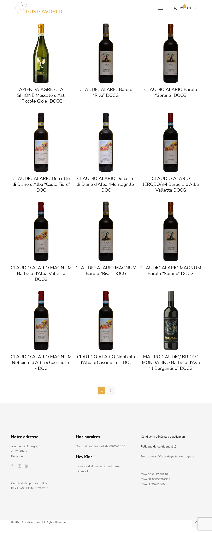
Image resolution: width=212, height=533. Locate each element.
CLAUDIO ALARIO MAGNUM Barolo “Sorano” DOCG (170, 271)
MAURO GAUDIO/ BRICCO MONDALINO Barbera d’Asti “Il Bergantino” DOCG (171, 363)
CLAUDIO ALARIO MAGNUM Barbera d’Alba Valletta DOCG (41, 274)
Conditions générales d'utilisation (163, 437)
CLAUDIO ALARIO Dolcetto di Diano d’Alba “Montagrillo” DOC (106, 184)
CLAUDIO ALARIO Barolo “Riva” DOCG (106, 93)
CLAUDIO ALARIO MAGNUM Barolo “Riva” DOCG (106, 271)
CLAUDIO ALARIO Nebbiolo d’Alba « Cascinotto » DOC (106, 360)
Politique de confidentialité (158, 447)
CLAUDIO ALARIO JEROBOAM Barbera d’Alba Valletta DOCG (171, 184)
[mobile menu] (160, 8)
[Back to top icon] (196, 522)
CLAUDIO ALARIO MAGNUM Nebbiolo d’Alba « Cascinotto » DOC (41, 363)
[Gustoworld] (38, 8)
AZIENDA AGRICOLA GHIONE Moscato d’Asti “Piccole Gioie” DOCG (41, 95)
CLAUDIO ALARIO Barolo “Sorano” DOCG (170, 93)
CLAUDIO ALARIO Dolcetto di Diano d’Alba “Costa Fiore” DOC (41, 184)
